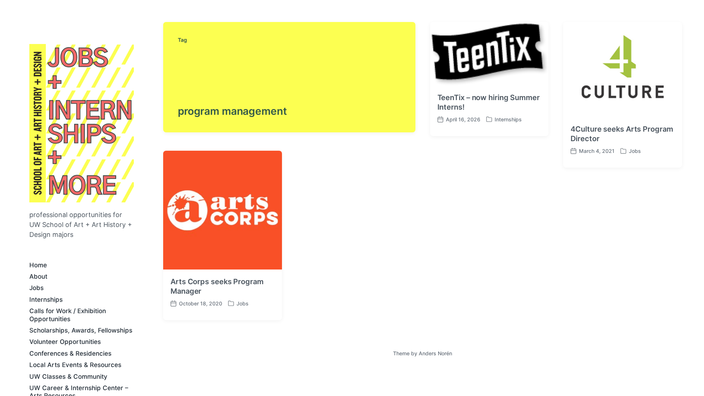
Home (38, 265)
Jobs (36, 288)
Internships (46, 299)
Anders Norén (435, 353)
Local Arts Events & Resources (75, 364)
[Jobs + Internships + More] (81, 123)
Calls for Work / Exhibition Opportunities (67, 314)
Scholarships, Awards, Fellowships (80, 330)
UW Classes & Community (68, 376)
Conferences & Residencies (70, 353)
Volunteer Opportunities (65, 341)
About (38, 276)
